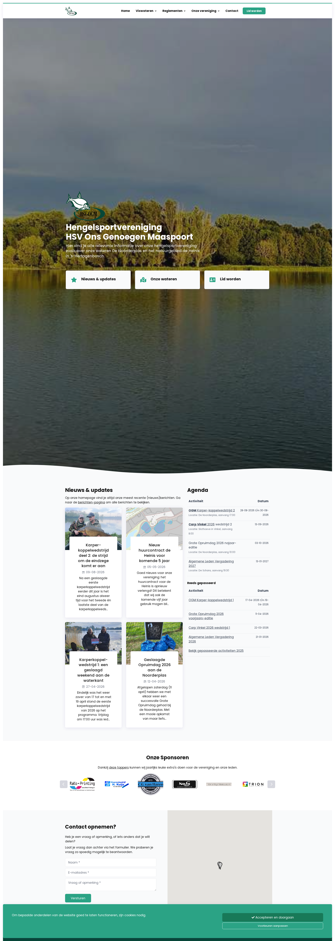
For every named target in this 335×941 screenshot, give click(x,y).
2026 (202, 524)
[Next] (271, 784)
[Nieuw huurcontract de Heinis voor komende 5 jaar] (154, 528)
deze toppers (119, 767)
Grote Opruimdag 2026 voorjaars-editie (206, 616)
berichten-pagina (91, 502)
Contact (231, 11)
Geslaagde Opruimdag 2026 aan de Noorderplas (154, 667)
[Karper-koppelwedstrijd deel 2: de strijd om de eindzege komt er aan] (93, 528)
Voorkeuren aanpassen (273, 926)
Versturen (78, 898)
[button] (220, 866)
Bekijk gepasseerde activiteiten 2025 (216, 651)
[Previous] (64, 784)
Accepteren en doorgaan (274, 917)
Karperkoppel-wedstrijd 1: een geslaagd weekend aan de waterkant (93, 670)
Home (125, 11)
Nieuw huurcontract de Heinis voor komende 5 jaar (154, 553)
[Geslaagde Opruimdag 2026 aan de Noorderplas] (154, 643)
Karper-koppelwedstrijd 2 (212, 510)
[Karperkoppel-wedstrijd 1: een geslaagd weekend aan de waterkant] (93, 643)
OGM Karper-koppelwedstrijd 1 (211, 600)
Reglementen (172, 11)
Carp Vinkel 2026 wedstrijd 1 (209, 628)
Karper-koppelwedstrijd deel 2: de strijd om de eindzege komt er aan (93, 556)
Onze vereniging (203, 11)
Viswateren (144, 11)
